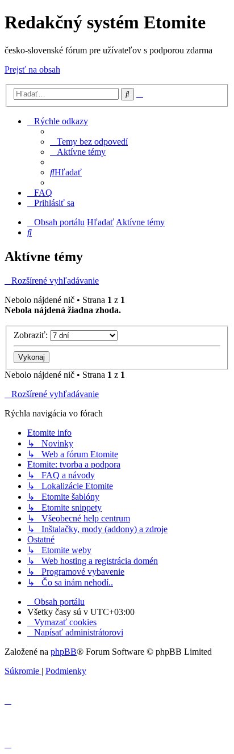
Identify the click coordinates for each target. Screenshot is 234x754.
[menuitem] (89, 141)
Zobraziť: (32, 335)
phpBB (64, 651)
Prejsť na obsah (32, 69)
